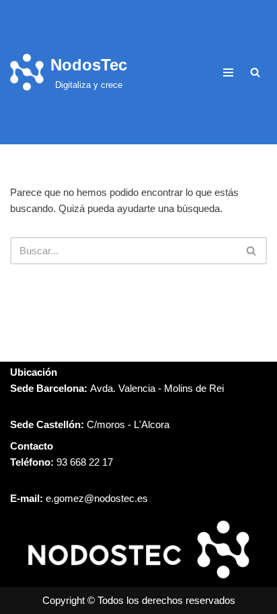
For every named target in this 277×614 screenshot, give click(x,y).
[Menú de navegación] (228, 72)
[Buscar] (255, 72)
